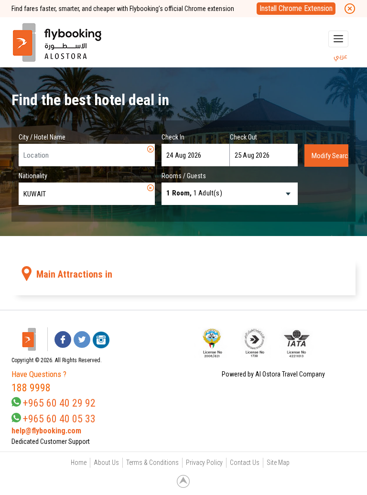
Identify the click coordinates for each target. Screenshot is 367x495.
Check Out (243, 137)
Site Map (278, 462)
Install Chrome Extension (296, 8)
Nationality (33, 176)
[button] (337, 343)
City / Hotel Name (42, 137)
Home (78, 462)
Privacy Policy (204, 462)
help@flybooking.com (46, 430)
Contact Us (244, 462)
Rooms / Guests (184, 176)
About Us (106, 462)
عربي (340, 56)
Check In (173, 137)
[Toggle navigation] (338, 39)
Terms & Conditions (152, 462)
